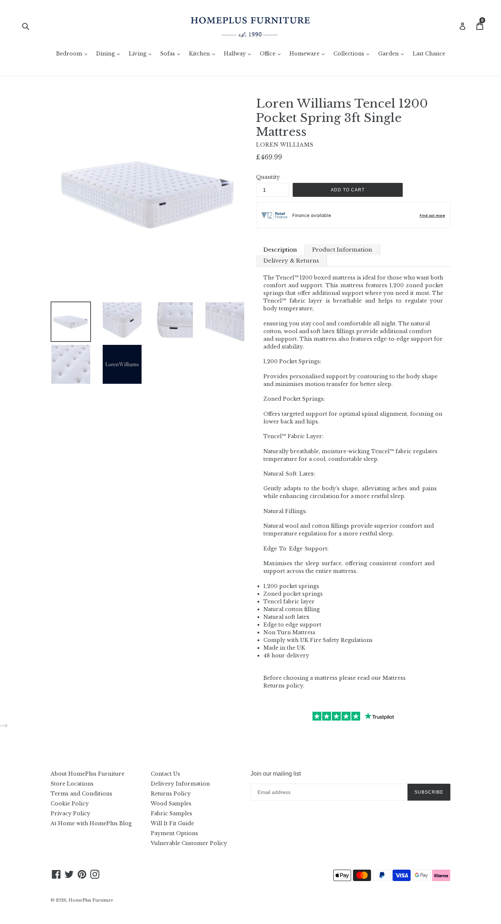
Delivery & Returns (291, 260)
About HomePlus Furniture (87, 773)
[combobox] (30, 26)
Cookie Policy (70, 803)
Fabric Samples (171, 813)
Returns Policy (171, 793)
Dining (110, 53)
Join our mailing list (276, 773)
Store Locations (72, 783)
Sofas (172, 53)
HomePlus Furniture (91, 900)
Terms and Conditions (81, 793)
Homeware (308, 53)
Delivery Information (180, 783)
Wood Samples (171, 803)
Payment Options (174, 833)
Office (272, 53)
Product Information (342, 249)
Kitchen (204, 53)
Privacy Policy (70, 813)
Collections (353, 53)
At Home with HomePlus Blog (91, 823)
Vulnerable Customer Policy (189, 843)
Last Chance (429, 53)
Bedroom (73, 53)
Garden (392, 53)
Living (142, 53)
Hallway (239, 53)
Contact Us (165, 773)
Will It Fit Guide (172, 823)
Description (280, 249)
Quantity (268, 177)
